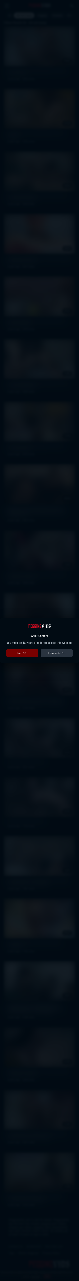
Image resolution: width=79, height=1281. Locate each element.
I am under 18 (56, 653)
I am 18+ (22, 653)
